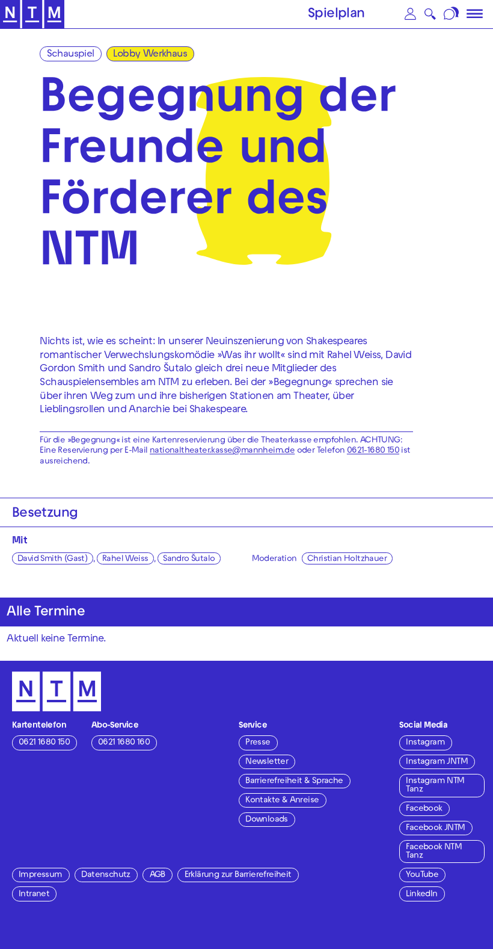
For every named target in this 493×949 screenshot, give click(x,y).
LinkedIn (421, 894)
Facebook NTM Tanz (434, 852)
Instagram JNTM (437, 762)
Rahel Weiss (125, 559)
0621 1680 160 (124, 743)
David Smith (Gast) (52, 559)
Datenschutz (105, 875)
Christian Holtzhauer (347, 559)
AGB (157, 875)
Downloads (266, 820)
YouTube (422, 875)
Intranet (34, 894)
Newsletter (266, 762)
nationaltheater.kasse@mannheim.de (222, 451)
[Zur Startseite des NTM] (32, 14)
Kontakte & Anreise (282, 801)
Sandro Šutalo (189, 559)
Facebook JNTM (435, 828)
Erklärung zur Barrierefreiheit (238, 875)
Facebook (424, 809)
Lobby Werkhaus (150, 55)
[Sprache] (451, 14)
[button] (410, 14)
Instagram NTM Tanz (435, 785)
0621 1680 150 (44, 743)
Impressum (41, 875)
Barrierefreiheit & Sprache (294, 781)
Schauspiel (70, 55)
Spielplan (336, 14)
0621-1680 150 (373, 451)
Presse (257, 743)
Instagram (425, 743)
